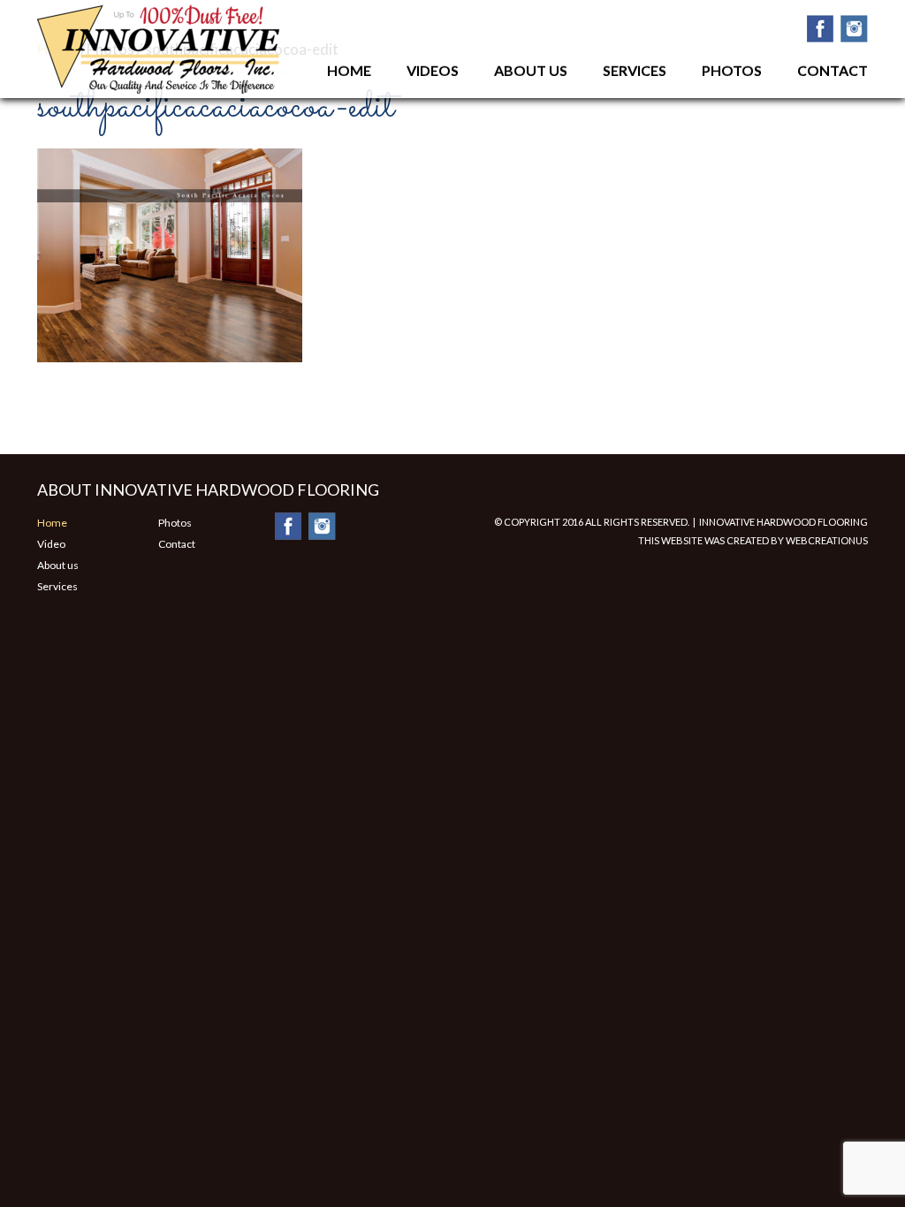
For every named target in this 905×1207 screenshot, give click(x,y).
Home (349, 70)
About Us (530, 70)
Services (634, 70)
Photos (732, 70)
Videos (433, 70)
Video (51, 543)
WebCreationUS (827, 540)
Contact (832, 70)
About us (58, 565)
